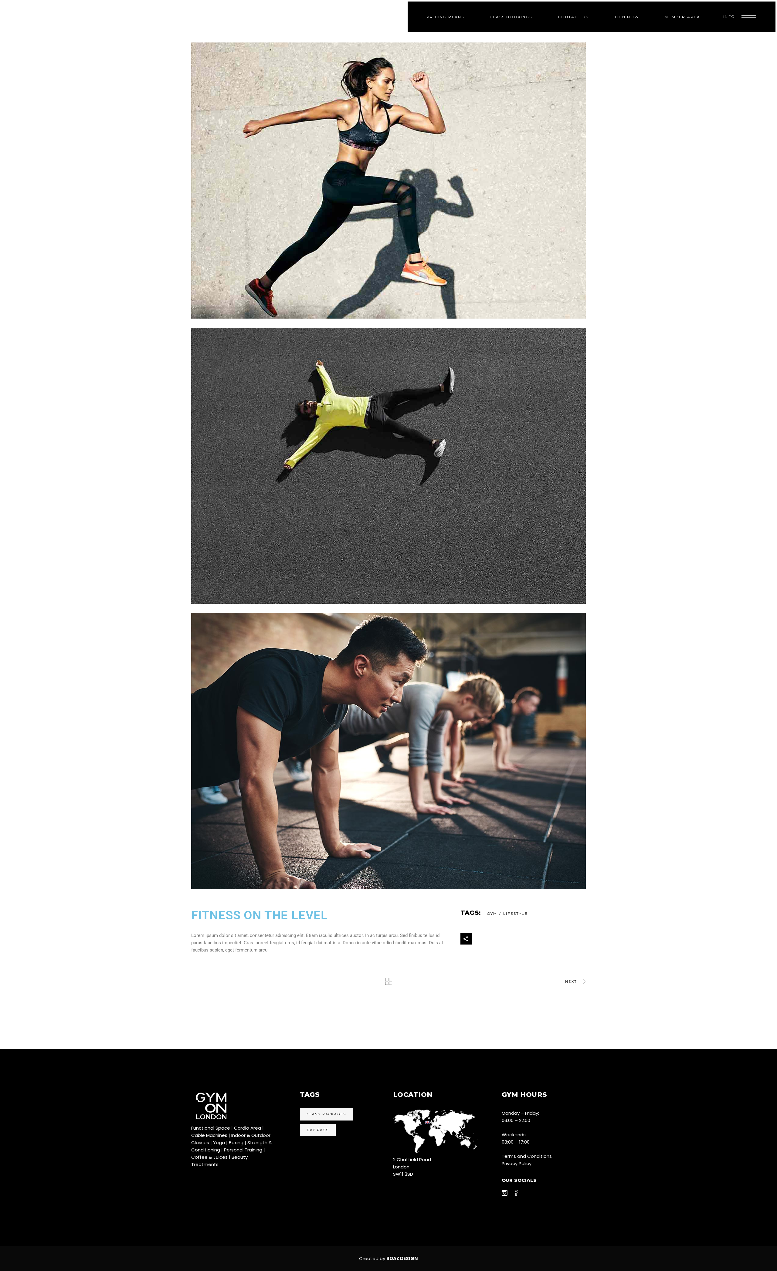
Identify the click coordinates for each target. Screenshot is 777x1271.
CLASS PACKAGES (326, 1114)
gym (492, 913)
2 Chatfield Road (412, 1159)
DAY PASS (318, 1130)
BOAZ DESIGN (402, 1258)
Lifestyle (515, 913)
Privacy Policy (516, 1163)
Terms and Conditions (527, 1156)
